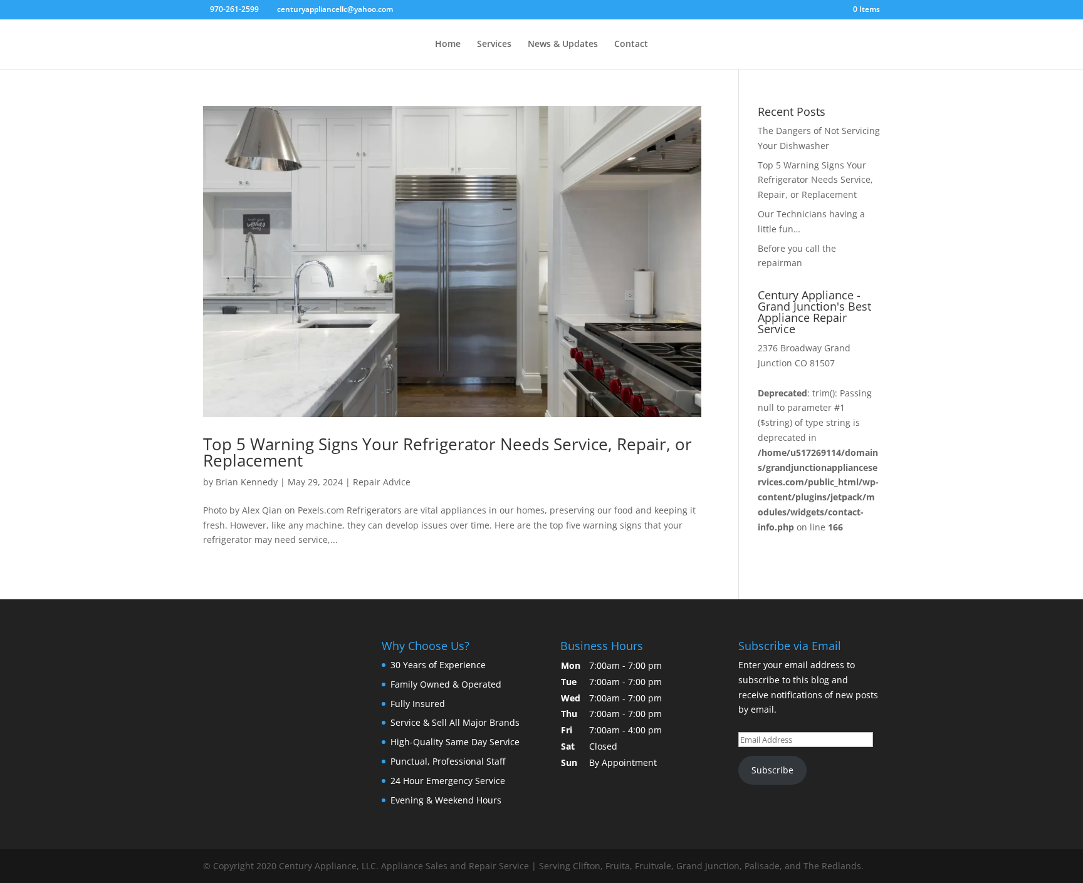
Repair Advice (382, 482)
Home (448, 44)
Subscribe (772, 770)
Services (494, 44)
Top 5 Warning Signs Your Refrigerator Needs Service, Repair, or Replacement (447, 452)
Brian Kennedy (247, 482)
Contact (631, 44)
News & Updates (563, 44)
